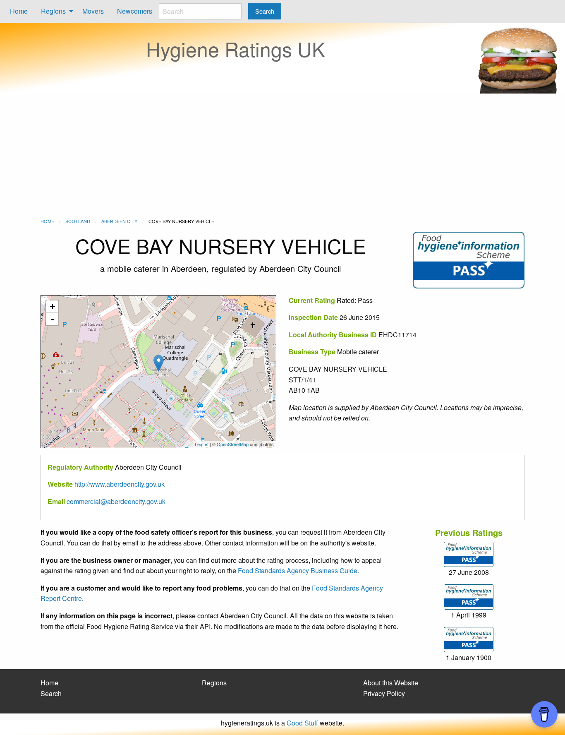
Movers (93, 11)
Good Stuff (302, 723)
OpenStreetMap (233, 444)
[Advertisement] (282, 156)
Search (51, 693)
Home (19, 11)
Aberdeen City (119, 221)
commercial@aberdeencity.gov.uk (116, 501)
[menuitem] (18, 11)
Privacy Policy (384, 693)
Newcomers (134, 11)
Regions (53, 11)
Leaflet (201, 444)
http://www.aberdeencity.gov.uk (119, 484)
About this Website (390, 682)
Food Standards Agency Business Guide (297, 570)
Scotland (77, 221)
